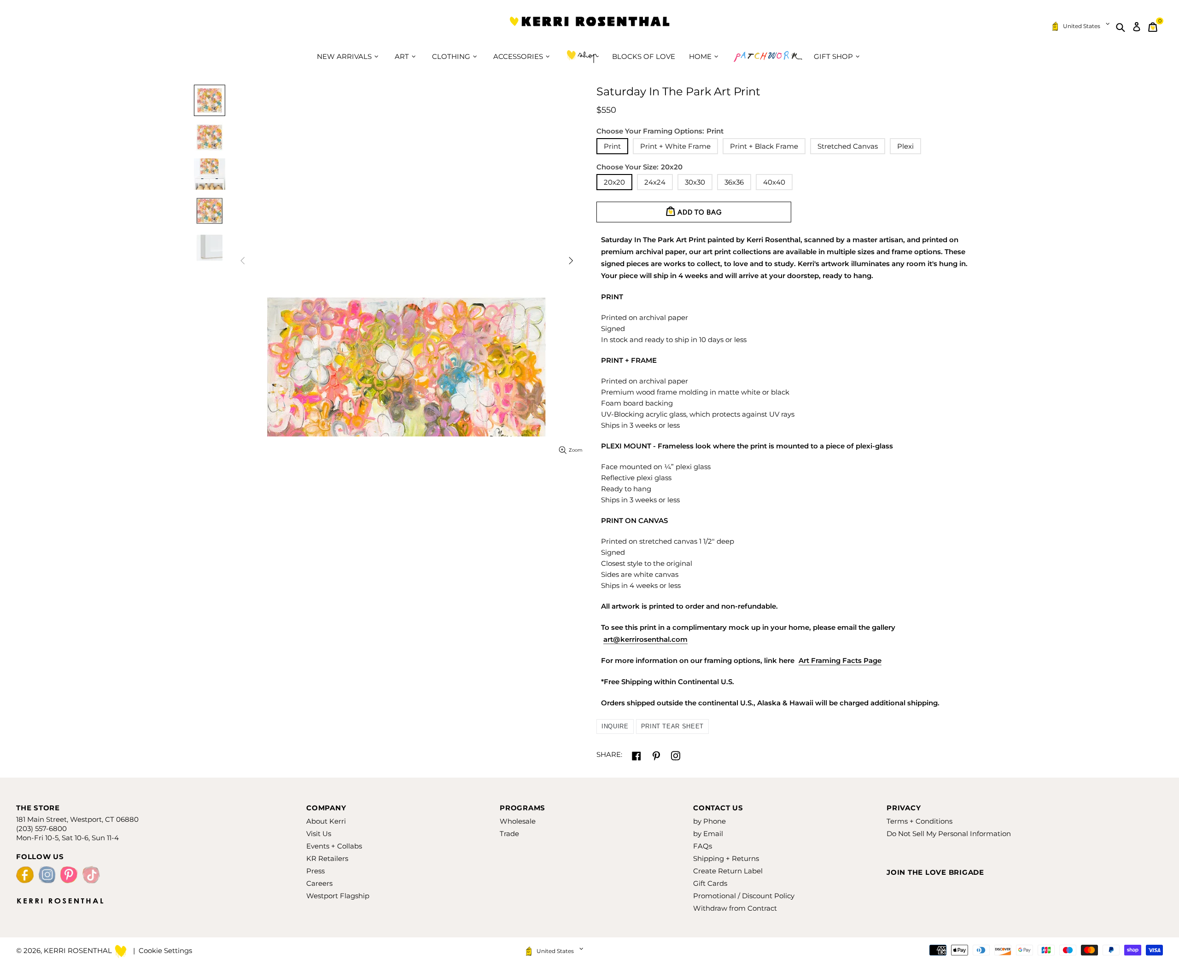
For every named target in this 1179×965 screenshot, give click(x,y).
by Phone (709, 821)
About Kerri (326, 821)
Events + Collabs (334, 846)
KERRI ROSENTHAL (589, 27)
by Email (708, 833)
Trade (509, 833)
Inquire (615, 726)
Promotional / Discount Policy (743, 895)
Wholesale (518, 821)
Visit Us (318, 833)
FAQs (702, 846)
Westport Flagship (337, 895)
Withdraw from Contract (735, 908)
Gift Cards (710, 883)
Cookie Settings (165, 950)
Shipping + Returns (726, 858)
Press (315, 870)
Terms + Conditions (919, 821)
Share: (609, 754)
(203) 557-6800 (41, 828)
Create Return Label (728, 870)
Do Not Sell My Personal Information (949, 833)
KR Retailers (327, 858)
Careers (319, 883)
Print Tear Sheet (672, 726)
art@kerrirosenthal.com (645, 639)
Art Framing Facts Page (840, 660)
